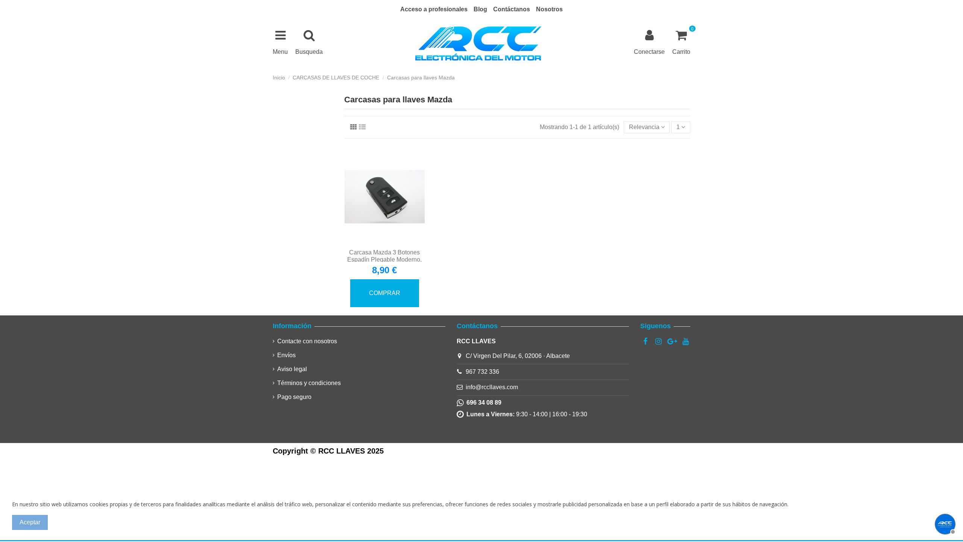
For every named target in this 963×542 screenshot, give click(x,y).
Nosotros (549, 9)
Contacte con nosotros (307, 341)
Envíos (286, 355)
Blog (480, 9)
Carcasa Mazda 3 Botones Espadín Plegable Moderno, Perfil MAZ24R (384, 259)
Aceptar (30, 522)
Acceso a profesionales (434, 9)
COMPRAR (384, 293)
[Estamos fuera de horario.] (944, 523)
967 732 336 (482, 371)
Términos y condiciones (309, 383)
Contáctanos (511, 9)
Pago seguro (294, 397)
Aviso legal (292, 369)
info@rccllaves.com (492, 387)
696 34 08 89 (482, 402)
